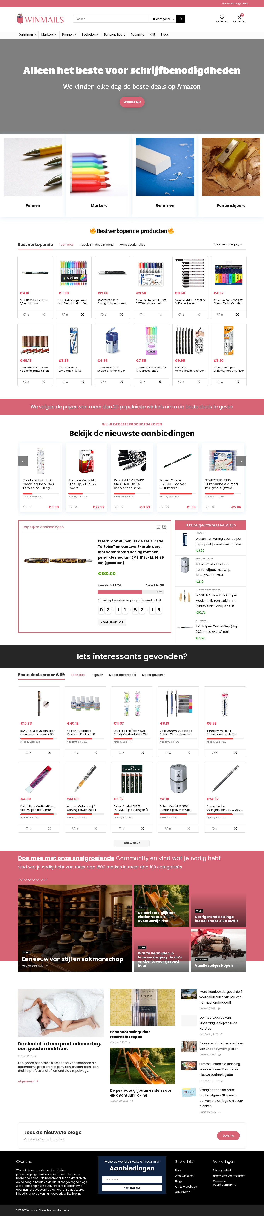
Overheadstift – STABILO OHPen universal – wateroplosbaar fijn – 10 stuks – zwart (190, 304)
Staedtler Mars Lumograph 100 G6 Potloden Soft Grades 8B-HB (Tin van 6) (72, 372)
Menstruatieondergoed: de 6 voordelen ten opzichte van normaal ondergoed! (221, 997)
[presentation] (23, 461)
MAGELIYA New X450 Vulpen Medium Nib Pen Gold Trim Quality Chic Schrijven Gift (217, 600)
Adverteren (182, 1192)
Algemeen (26, 1081)
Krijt (152, 34)
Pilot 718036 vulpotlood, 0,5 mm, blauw (34, 301)
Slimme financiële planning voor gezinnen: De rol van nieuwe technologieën (219, 1069)
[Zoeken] (180, 19)
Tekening (137, 34)
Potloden (89, 34)
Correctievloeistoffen (209, 589)
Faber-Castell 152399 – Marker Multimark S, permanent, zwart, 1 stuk (129, 488)
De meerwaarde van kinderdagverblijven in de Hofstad (218, 1023)
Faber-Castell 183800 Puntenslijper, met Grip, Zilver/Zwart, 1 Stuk (213, 569)
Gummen (26, 34)
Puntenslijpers (114, 34)
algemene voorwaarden (229, 1176)
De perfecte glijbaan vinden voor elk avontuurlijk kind (140, 1093)
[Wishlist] (222, 17)
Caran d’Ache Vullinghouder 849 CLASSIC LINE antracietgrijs (225, 809)
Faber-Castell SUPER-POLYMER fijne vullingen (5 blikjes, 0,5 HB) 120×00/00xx (132, 809)
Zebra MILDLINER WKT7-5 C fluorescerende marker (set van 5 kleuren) (151, 372)
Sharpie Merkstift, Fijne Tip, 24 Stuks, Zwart (37, 484)
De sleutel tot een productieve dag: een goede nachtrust (59, 1046)
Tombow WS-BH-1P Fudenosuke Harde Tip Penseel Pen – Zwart (221, 734)
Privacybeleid (222, 1170)
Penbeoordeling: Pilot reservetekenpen (130, 1034)
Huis (178, 1170)
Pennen (68, 34)
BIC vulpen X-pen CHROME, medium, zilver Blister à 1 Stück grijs (229, 371)
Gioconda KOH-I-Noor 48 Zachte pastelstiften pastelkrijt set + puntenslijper (34, 372)
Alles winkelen (184, 1176)
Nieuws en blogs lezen (235, 3)
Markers (47, 34)
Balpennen (202, 620)
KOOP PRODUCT (111, 617)
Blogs (165, 34)
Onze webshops (186, 1187)
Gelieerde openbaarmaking (224, 1183)
